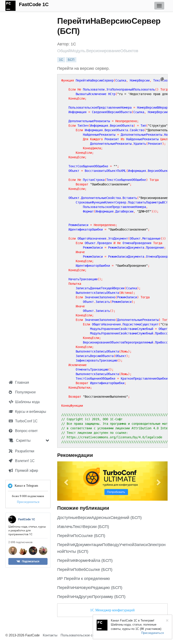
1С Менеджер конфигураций (112, 610)
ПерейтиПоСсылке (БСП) (81, 535)
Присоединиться (28, 502)
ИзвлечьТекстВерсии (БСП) (83, 526)
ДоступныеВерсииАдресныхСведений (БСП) (99, 517)
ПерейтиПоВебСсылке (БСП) (84, 569)
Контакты (50, 635)
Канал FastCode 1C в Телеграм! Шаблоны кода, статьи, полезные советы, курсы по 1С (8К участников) (136, 625)
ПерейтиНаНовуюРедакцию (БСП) (89, 587)
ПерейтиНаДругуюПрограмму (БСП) (91, 596)
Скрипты (23, 440)
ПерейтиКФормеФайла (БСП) (85, 560)
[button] (65, 481)
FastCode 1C (34, 4)
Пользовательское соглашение (85, 635)
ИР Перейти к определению (83, 578)
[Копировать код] (162, 79)
